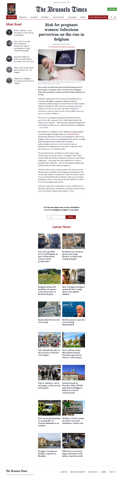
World (83, 17)
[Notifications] (115, 17)
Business (45, 17)
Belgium (34, 17)
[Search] (111, 17)
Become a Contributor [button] (77, 472)
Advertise (64, 472)
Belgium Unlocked (98, 17)
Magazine (11, 17)
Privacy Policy (93, 472)
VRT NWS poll (73, 134)
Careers (103, 472)
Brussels (23, 17)
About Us (112, 472)
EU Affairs (72, 17)
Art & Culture (58, 17)
